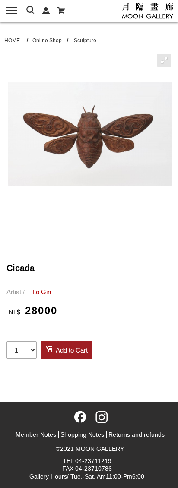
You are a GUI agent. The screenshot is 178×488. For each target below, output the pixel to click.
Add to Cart (72, 350)
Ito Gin (41, 292)
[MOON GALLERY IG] (99, 419)
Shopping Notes (82, 434)
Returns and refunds (136, 434)
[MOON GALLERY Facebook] (78, 419)
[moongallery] (148, 9)
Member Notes (36, 434)
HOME (12, 41)
